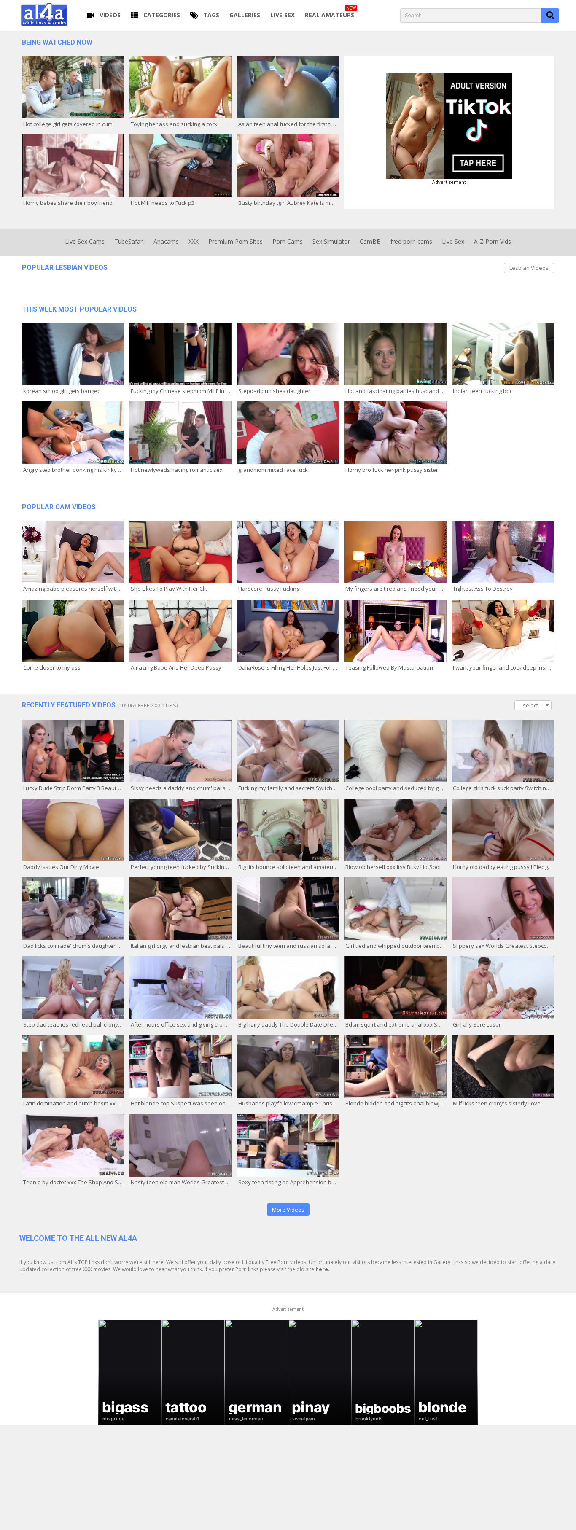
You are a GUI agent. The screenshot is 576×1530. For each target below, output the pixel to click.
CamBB (370, 241)
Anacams (166, 241)
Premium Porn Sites (235, 241)
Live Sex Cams (85, 241)
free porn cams (411, 241)
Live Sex (453, 241)
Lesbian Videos (529, 268)
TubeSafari (129, 241)
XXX (193, 241)
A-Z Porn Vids (492, 241)
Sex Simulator (331, 241)
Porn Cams (287, 241)
